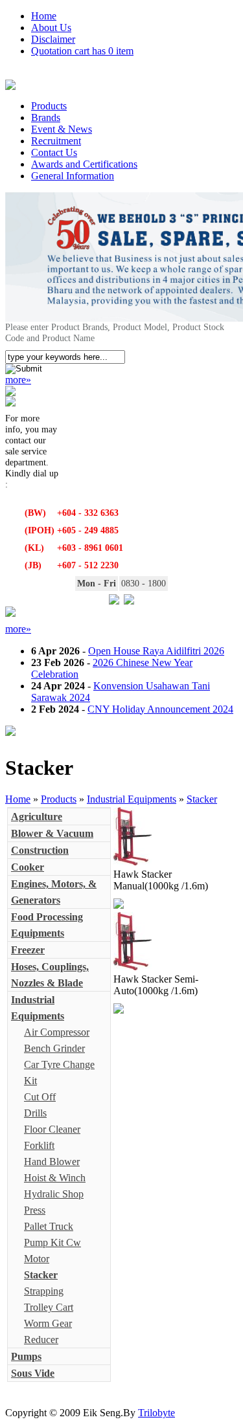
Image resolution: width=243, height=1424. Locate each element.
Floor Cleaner (52, 1129)
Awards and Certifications (84, 164)
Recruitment (56, 140)
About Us (51, 27)
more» (18, 379)
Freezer (28, 949)
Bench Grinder (54, 1048)
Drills (35, 1112)
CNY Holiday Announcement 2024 (160, 709)
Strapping (44, 1290)
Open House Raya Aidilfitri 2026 (156, 650)
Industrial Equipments (131, 799)
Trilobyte (156, 1412)
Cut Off (40, 1096)
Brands (45, 117)
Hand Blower (52, 1161)
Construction (40, 850)
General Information (72, 175)
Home (43, 15)
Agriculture (36, 816)
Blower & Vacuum (52, 833)
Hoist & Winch (55, 1177)
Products (49, 105)
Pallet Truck (48, 1226)
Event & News (61, 129)
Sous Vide (32, 1373)
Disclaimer (53, 39)
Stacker (202, 799)
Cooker (27, 867)
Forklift (39, 1145)
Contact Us (54, 152)
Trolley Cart (48, 1307)
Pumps (26, 1356)
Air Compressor (56, 1032)
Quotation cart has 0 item (82, 50)
